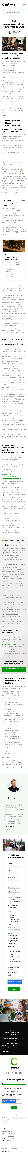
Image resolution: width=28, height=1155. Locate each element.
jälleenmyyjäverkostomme (9, 432)
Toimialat (4, 1117)
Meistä (3, 1123)
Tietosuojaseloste (6, 1148)
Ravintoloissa (5, 516)
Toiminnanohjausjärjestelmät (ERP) (12, 478)
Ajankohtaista (5, 1119)
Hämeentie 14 (10, 1138)
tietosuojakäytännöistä (7, 1095)
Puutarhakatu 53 (10, 1143)
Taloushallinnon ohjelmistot (10, 476)
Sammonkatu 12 (10, 1140)
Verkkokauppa (7, 474)
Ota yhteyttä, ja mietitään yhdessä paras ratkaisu (14, 669)
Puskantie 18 (11, 1136)
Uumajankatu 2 (10, 1131)
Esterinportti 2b (11, 1133)
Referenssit (5, 1121)
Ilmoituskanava (16, 1148)
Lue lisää (4, 1051)
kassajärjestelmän (21, 135)
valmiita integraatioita (8, 496)
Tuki (3, 1125)
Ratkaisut (4, 1115)
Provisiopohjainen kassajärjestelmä (11, 644)
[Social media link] (7, 1073)
